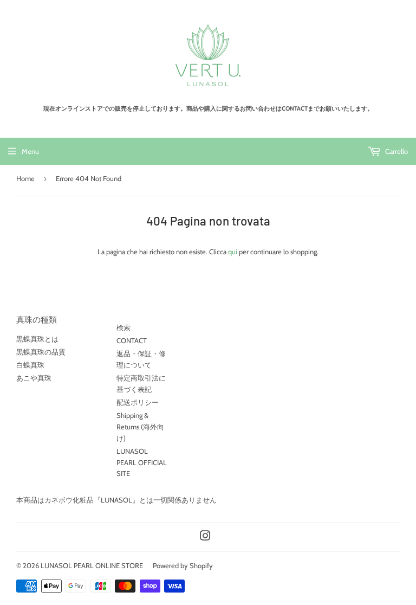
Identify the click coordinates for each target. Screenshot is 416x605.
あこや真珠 (33, 378)
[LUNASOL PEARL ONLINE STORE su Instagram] (205, 537)
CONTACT (131, 340)
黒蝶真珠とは (37, 338)
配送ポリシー (137, 402)
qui (232, 251)
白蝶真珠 (30, 365)
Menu (30, 151)
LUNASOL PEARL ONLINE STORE (92, 565)
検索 (123, 327)
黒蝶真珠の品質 (41, 351)
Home (25, 178)
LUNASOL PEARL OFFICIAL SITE (141, 462)
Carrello (396, 151)
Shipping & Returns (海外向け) (140, 426)
